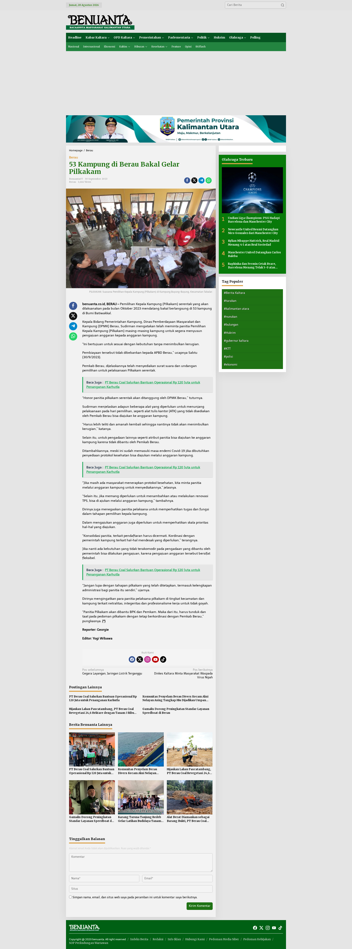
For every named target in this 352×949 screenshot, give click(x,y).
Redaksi (158, 939)
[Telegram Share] (201, 180)
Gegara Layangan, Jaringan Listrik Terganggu (112, 671)
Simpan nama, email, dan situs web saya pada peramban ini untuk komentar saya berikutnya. (135, 897)
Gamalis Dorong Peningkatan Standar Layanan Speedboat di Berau (175, 710)
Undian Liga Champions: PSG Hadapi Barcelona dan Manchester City (254, 219)
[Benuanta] (100, 21)
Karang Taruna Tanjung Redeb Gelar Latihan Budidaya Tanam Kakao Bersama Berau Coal (139, 819)
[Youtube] (155, 659)
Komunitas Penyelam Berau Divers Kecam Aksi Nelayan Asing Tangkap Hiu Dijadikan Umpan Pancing (175, 698)
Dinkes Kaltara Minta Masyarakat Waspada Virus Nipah (183, 673)
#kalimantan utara (236, 308)
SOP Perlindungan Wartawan (88, 943)
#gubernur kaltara (236, 340)
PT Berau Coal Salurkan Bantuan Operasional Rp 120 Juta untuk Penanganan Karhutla (103, 698)
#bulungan (231, 324)
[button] (282, 5)
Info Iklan (174, 939)
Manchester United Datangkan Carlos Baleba (254, 254)
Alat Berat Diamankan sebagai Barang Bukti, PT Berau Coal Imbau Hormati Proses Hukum (188, 819)
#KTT (227, 348)
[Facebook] (132, 659)
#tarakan (230, 300)
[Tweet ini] (194, 180)
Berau (73, 157)
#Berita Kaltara (234, 292)
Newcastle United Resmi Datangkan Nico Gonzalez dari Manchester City (253, 231)
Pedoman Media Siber (224, 939)
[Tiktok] (163, 659)
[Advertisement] (176, 81)
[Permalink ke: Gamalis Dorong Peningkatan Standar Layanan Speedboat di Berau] (92, 797)
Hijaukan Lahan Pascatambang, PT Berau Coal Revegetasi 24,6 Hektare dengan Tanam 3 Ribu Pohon (101, 711)
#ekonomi (230, 364)
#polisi (228, 356)
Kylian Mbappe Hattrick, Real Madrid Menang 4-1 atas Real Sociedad (253, 242)
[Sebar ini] (187, 180)
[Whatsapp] (209, 180)
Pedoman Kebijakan (257, 939)
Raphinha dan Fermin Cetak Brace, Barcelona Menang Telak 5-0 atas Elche (252, 265)
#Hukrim (230, 332)
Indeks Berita (139, 939)
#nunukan (230, 317)
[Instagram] (147, 659)
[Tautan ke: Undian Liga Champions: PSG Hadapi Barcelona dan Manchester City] (252, 190)
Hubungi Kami (195, 939)
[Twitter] (139, 659)
